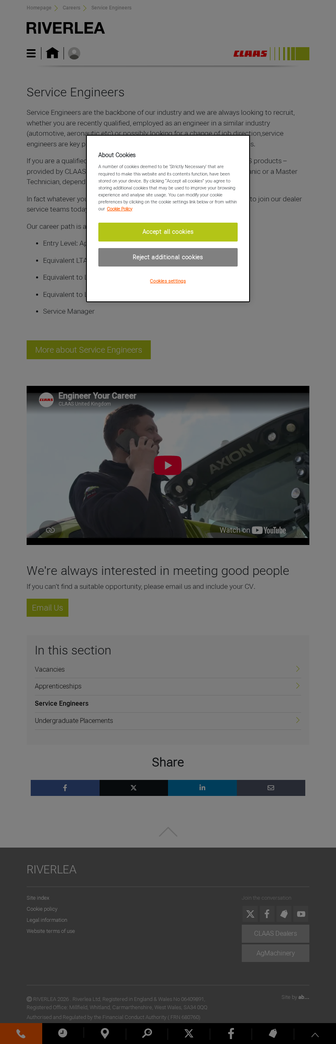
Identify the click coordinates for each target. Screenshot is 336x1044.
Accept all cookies (168, 231)
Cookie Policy (119, 209)
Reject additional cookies (168, 256)
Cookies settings (168, 281)
